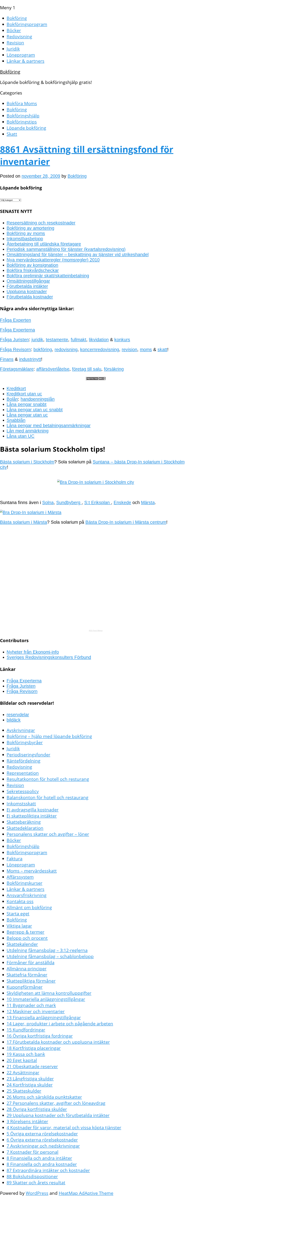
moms (146, 349)
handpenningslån (38, 399)
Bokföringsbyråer (25, 742)
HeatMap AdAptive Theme (86, 1193)
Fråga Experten (15, 320)
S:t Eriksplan (97, 502)
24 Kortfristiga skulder (30, 1085)
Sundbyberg (69, 502)
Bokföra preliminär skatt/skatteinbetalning (48, 275)
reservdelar (18, 714)
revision (129, 349)
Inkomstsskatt (21, 803)
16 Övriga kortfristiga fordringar (40, 1036)
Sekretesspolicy (23, 791)
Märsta (148, 502)
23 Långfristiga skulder (30, 1078)
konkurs (122, 339)
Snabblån (16, 420)
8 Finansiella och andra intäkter (39, 1158)
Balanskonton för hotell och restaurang (47, 797)
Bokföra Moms (22, 103)
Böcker (14, 30)
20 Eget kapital (22, 1060)
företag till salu (86, 369)
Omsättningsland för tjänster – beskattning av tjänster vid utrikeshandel (78, 254)
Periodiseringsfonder (28, 755)
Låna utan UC (20, 436)
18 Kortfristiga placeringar (34, 1048)
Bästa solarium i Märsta (23, 522)
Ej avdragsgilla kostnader (33, 810)
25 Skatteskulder (24, 1091)
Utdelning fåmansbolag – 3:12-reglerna (47, 950)
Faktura (14, 858)
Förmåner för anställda (30, 962)
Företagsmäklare (17, 369)
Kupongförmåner (25, 987)
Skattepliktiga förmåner (31, 981)
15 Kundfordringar (26, 1030)
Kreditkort (16, 388)
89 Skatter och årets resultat (36, 1182)
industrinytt (30, 359)
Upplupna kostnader (27, 291)
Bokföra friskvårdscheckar (33, 270)
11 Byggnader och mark (31, 1005)
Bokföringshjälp (23, 116)
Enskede (122, 502)
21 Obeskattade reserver (32, 1066)
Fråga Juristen (14, 339)
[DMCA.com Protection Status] (96, 378)
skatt (162, 349)
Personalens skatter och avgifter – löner (48, 834)
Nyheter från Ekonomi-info (33, 652)
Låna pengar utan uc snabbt (35, 409)
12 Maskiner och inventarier (36, 1011)
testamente (57, 339)
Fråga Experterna (17, 329)
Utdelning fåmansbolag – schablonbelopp (50, 956)
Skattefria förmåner (27, 975)
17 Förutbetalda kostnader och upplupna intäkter (58, 1042)
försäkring (114, 369)
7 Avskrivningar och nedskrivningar (43, 1146)
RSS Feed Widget (96, 630)
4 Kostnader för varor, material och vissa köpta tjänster (64, 1127)
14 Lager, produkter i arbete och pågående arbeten (60, 1023)
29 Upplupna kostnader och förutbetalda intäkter (58, 1115)
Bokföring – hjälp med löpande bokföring (49, 736)
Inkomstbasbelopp (25, 238)
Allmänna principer (27, 968)
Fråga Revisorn (15, 349)
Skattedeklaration (25, 828)
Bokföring (17, 18)
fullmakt (78, 339)
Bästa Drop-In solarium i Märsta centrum (125, 522)
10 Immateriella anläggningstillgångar (46, 999)
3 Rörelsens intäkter (27, 1121)
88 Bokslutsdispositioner (32, 1176)
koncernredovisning (99, 349)
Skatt (12, 134)
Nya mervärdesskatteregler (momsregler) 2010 (53, 259)
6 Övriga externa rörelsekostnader (42, 1140)
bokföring (42, 349)
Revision (15, 42)
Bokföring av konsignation (32, 265)
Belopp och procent (27, 938)
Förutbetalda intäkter (27, 286)
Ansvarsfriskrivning (27, 895)
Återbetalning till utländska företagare (44, 243)
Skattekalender (22, 944)
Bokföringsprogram (27, 24)
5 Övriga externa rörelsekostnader (42, 1133)
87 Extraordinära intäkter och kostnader (48, 1170)
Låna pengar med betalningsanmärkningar (49, 425)
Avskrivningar (21, 730)
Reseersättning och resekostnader (41, 222)
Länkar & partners (25, 61)
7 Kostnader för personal (32, 1152)
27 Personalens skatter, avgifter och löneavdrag (56, 1103)
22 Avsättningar (23, 1072)
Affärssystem (20, 877)
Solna (48, 502)
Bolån (12, 399)
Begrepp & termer (25, 932)
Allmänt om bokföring (29, 907)
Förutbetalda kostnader (30, 296)
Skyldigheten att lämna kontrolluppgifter (49, 993)
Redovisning (19, 36)
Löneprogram (21, 55)
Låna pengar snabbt (27, 404)
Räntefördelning (23, 761)
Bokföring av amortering (30, 228)
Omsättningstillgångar (28, 280)
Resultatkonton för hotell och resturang (48, 779)
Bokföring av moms (26, 233)
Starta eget (18, 913)
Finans (7, 359)
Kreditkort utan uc (24, 393)
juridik (37, 339)
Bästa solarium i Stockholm (27, 461)
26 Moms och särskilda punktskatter (44, 1097)
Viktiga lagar (19, 926)
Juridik (13, 49)
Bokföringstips (22, 122)
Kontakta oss (20, 901)
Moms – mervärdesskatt (32, 871)
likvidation (99, 339)
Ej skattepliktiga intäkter (32, 816)
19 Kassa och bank (26, 1054)
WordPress (37, 1193)
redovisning (66, 349)
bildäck (14, 719)
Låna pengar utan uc (27, 414)
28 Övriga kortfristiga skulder (37, 1109)
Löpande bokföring (26, 128)
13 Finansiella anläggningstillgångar (44, 1017)
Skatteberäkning (24, 822)
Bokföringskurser (24, 883)
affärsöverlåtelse (52, 369)
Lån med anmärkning (27, 430)
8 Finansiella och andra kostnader (42, 1164)
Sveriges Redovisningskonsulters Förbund (49, 657)
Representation (23, 773)
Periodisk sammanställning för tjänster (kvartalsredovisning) (66, 249)
